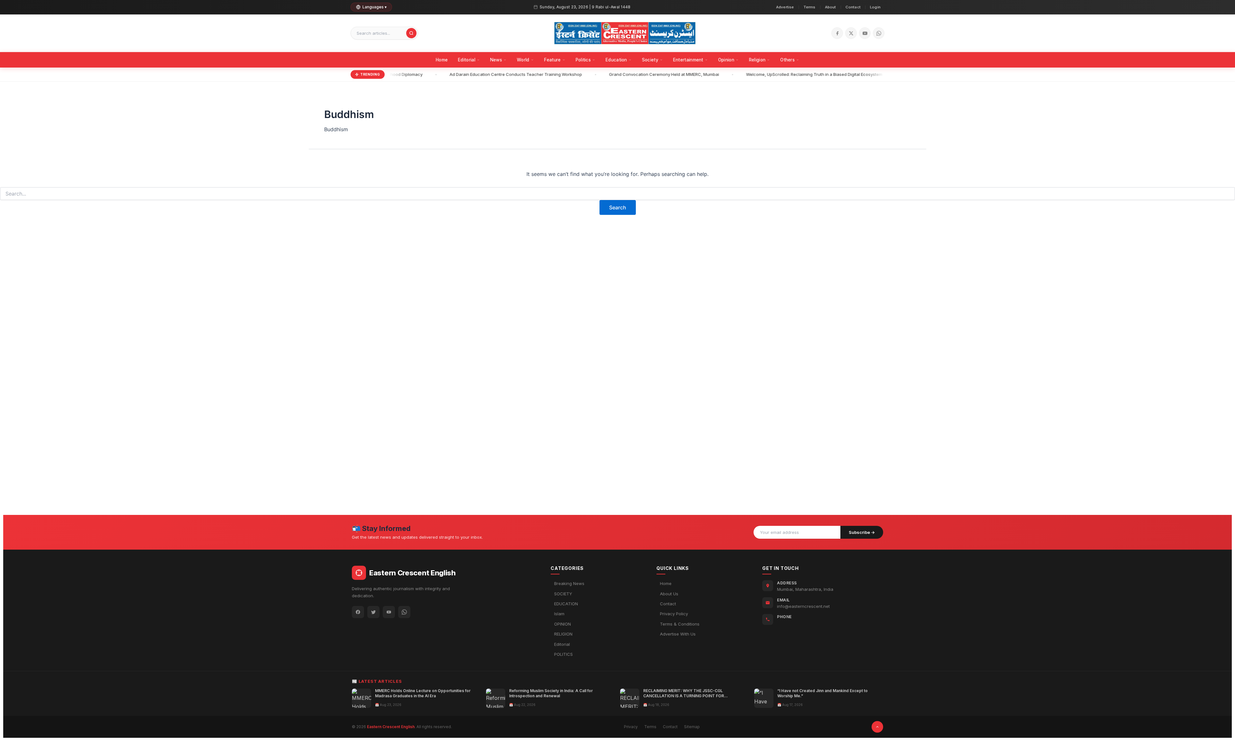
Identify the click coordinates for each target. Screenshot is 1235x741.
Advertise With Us (678, 633)
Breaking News (569, 583)
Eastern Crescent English (391, 726)
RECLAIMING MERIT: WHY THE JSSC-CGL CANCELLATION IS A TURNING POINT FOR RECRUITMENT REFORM (683, 695)
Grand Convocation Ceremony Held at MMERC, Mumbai (656, 74)
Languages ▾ (374, 7)
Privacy (631, 726)
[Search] (411, 33)
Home (442, 59)
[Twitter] (373, 612)
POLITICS (563, 654)
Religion (757, 59)
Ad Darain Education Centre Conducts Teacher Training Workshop (508, 74)
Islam (559, 613)
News (496, 59)
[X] (851, 33)
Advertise (785, 7)
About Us (669, 593)
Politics (583, 59)
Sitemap (692, 726)
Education (616, 59)
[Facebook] (837, 33)
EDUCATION (566, 603)
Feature (552, 59)
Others (787, 59)
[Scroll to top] (877, 727)
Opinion (726, 59)
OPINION (562, 624)
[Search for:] (617, 194)
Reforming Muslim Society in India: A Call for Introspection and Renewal (551, 693)
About (830, 7)
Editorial (466, 59)
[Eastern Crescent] (625, 33)
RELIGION (563, 633)
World (523, 59)
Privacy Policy (674, 613)
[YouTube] (865, 33)
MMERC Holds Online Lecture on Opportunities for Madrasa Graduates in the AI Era (423, 693)
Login (875, 7)
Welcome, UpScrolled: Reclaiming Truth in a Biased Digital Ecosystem (806, 74)
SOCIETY (563, 593)
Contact (853, 7)
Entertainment (688, 59)
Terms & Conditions (680, 624)
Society (650, 59)
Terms (809, 7)
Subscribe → (862, 532)
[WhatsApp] (878, 33)
